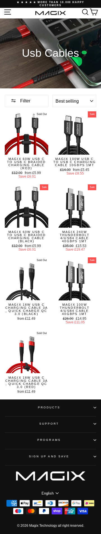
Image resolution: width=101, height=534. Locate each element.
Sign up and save (49, 456)
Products (49, 407)
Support (49, 423)
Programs (49, 439)
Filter (24, 100)
